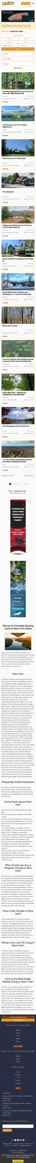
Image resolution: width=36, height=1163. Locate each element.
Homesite (18, 1083)
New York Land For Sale (18, 493)
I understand (18, 1161)
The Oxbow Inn (8, 192)
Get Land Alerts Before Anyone (18, 1017)
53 (25, 484)
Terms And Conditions (18, 1152)
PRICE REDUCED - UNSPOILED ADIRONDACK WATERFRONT (14, 394)
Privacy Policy (13, 1150)
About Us (7, 1145)
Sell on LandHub (18, 1020)
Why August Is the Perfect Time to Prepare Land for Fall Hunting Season (17, 1112)
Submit (7, 1130)
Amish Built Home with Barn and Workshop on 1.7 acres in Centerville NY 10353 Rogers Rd (16, 293)
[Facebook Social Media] (18, 1140)
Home (10, 491)
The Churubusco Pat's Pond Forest (15, 426)
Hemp (18, 1080)
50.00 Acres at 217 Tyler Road (13, 158)
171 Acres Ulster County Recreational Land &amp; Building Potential (16, 461)
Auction (18, 1072)
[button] (7, 484)
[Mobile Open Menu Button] (33, 3)
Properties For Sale (20, 491)
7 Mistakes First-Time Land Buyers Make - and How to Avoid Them (16, 1104)
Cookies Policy (24, 1157)
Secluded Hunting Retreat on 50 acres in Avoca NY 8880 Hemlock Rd (18, 92)
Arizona (18, 1035)
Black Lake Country (10, 326)
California (18, 1041)
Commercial (18, 1074)
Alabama (18, 1030)
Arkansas (18, 1038)
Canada (18, 1059)
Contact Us (15, 1145)
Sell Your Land (26, 3)
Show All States (18, 1046)
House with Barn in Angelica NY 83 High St (17, 260)
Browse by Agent (18, 1143)
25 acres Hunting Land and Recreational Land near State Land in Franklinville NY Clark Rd (17, 360)
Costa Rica (18, 1056)
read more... (5, 668)
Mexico (18, 1061)
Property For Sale (7, 1143)
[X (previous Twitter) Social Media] (13, 1140)
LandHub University (25, 1145)
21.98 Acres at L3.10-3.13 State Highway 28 (14, 126)
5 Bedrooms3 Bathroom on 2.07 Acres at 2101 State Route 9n (17, 226)
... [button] (22, 484)
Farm (18, 1077)
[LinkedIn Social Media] (23, 1140)
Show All (18, 1088)
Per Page (26, 475)
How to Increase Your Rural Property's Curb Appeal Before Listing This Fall (17, 1097)
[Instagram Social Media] (15, 1140)
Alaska (18, 1033)
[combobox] (2, 45)
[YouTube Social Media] (21, 1140)
